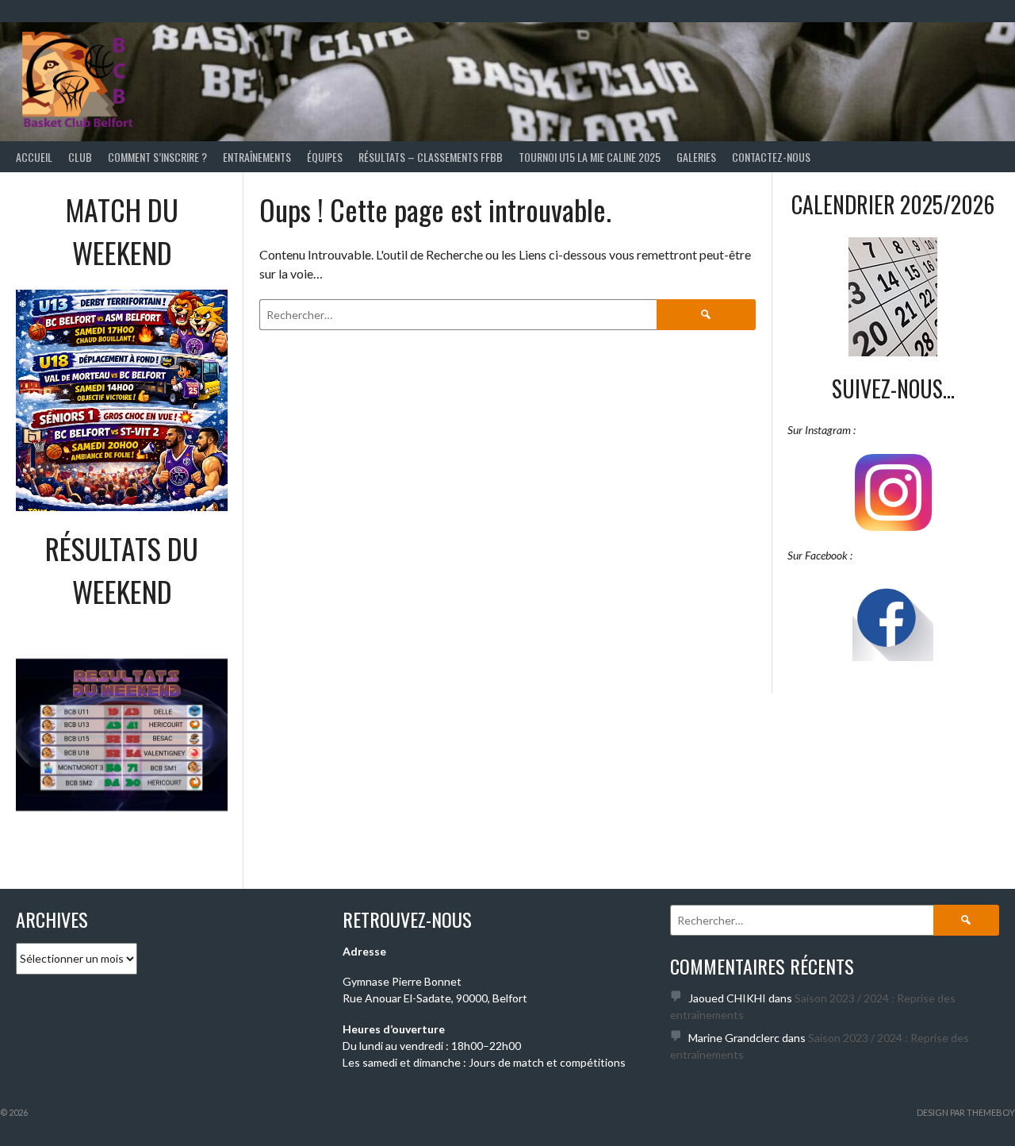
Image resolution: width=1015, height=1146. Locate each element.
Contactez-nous (771, 156)
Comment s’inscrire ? (157, 156)
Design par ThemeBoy (966, 1112)
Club (80, 156)
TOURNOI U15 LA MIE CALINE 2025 (590, 156)
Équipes (325, 156)
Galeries (696, 156)
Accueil (34, 156)
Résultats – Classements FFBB (430, 156)
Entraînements (257, 156)
